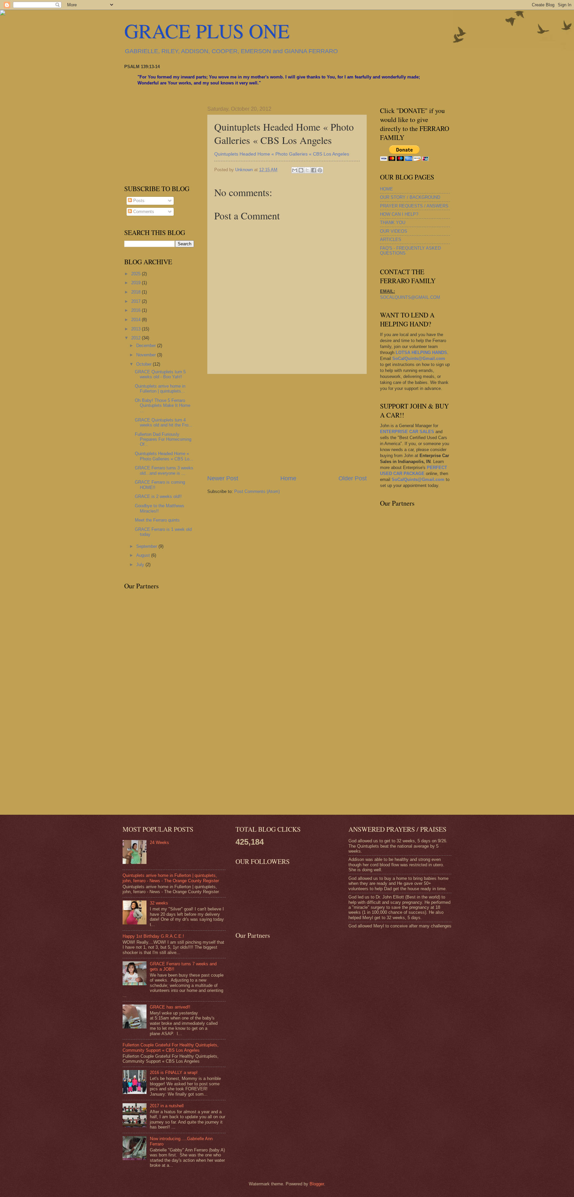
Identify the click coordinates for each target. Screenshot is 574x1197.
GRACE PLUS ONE (207, 30)
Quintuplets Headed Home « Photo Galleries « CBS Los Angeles (281, 154)
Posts (138, 200)
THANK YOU (392, 222)
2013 (136, 328)
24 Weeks (159, 842)
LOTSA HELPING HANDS (421, 352)
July (140, 564)
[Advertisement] (287, 424)
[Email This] (294, 170)
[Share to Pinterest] (320, 170)
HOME (386, 188)
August (143, 555)
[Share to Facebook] (313, 170)
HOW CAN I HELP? (399, 214)
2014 (136, 319)
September (147, 546)
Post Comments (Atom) (257, 491)
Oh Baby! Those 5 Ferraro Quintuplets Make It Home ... (162, 405)
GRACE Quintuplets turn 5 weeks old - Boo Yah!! (160, 374)
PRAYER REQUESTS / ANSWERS (414, 205)
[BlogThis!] (301, 170)
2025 (136, 273)
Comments (143, 211)
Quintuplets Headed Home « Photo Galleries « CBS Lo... (164, 456)
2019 (136, 282)
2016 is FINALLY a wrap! (174, 1072)
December (146, 345)
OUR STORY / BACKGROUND (410, 197)
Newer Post (222, 478)
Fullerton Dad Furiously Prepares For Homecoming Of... (163, 439)
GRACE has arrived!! (170, 1007)
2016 (136, 310)
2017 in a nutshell (167, 1105)
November (146, 354)
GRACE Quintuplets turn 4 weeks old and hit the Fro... (163, 422)
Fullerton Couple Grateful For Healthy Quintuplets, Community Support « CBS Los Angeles (171, 1047)
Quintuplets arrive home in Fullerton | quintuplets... (160, 389)
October (144, 364)
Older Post (352, 478)
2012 (136, 337)
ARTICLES (390, 239)
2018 (136, 292)
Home (288, 478)
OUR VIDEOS (393, 231)
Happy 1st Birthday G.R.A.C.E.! (153, 936)
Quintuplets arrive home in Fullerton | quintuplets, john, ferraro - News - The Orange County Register (171, 878)
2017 (136, 301)
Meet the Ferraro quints (157, 520)
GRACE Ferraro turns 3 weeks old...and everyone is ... (164, 470)
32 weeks (159, 902)
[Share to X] (307, 170)
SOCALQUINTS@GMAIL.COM (410, 297)
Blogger (317, 1183)
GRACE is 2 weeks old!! (158, 496)
